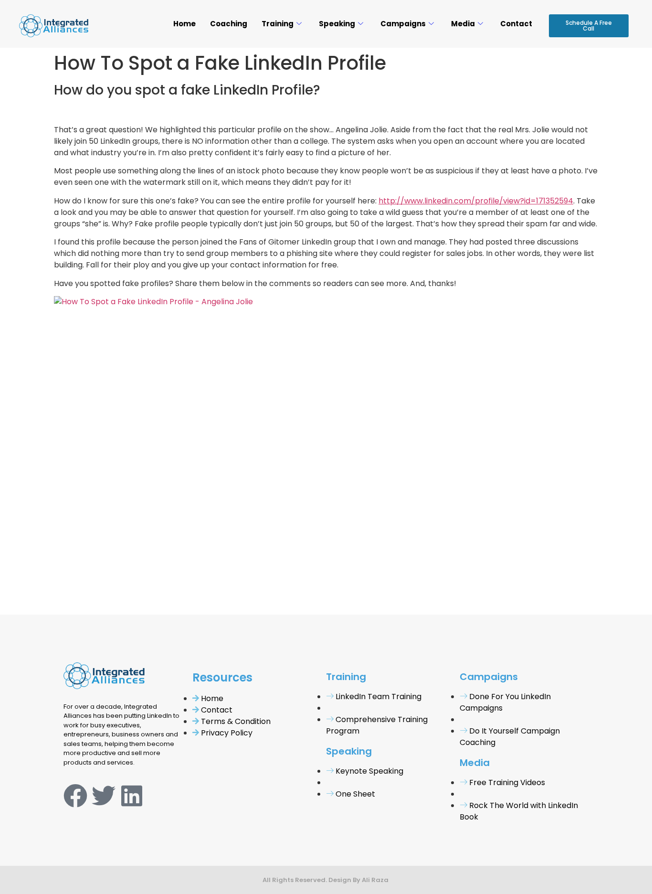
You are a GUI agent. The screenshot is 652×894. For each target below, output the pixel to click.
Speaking (337, 24)
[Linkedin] (132, 796)
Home (184, 24)
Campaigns (403, 24)
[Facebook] (75, 796)
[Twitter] (104, 796)
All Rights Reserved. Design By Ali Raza (326, 879)
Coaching (228, 24)
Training (278, 24)
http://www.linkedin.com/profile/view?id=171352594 (476, 200)
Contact (516, 24)
